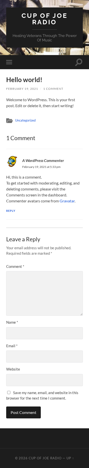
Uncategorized (25, 120)
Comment (15, 266)
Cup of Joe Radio (45, 19)
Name (12, 322)
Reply (10, 210)
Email (12, 345)
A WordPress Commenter (43, 160)
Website (13, 369)
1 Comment (53, 89)
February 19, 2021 (22, 89)
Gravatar (67, 200)
